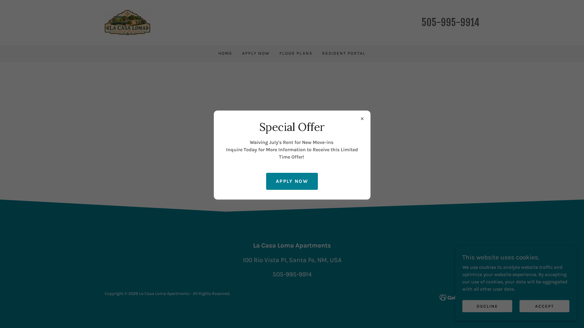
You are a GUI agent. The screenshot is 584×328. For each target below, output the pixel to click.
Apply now (292, 181)
